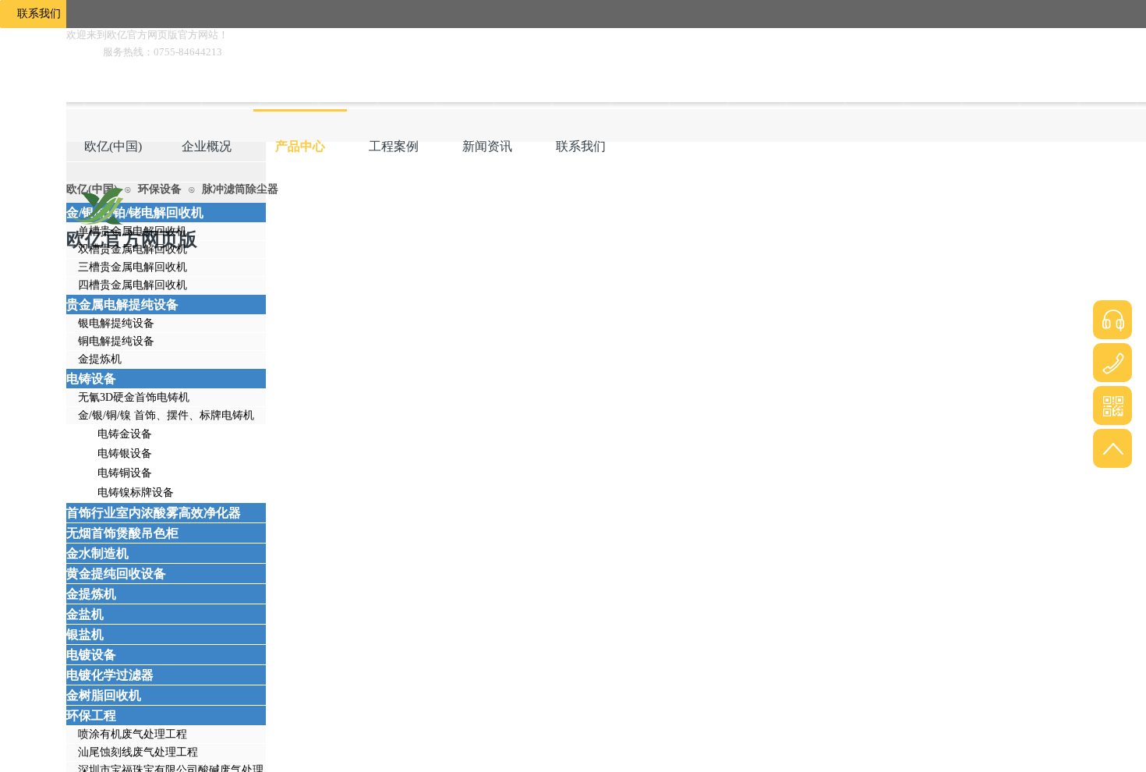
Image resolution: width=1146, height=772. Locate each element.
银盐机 (85, 634)
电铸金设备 (124, 434)
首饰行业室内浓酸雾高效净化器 (153, 512)
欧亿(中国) (113, 146)
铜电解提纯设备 (116, 341)
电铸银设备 (124, 453)
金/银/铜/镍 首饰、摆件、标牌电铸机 (166, 415)
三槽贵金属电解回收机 (132, 267)
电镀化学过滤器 (110, 675)
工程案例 (394, 146)
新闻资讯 (487, 146)
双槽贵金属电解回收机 (132, 249)
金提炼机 (100, 359)
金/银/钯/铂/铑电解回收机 (134, 212)
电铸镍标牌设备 (135, 492)
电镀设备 (91, 654)
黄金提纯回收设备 (116, 573)
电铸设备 (91, 378)
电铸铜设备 (124, 473)
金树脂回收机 (103, 695)
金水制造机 (97, 553)
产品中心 (300, 146)
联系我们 (581, 146)
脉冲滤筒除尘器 (240, 189)
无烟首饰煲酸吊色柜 (122, 533)
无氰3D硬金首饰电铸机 (133, 397)
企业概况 (207, 146)
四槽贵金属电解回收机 (132, 285)
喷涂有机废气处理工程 (132, 734)
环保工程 (91, 715)
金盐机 (85, 614)
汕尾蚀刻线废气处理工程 (138, 752)
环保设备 (160, 189)
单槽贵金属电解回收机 (132, 231)
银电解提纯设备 (116, 323)
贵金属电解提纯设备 (122, 304)
